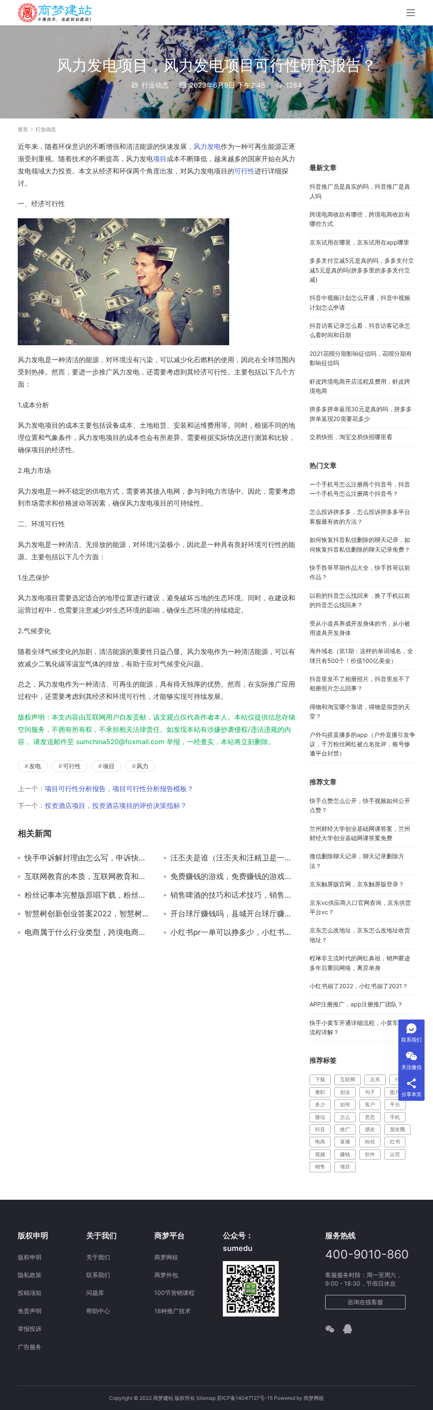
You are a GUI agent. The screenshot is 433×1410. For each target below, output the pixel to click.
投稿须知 (29, 1292)
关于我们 (98, 1257)
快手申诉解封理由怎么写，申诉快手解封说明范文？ (88, 858)
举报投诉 (29, 1328)
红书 (395, 1141)
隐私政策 (29, 1274)
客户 (370, 1104)
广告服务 (29, 1346)
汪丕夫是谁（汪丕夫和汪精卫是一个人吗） (233, 858)
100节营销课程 (174, 1292)
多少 (320, 1104)
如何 (345, 1104)
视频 (320, 1154)
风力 (200, 146)
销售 (320, 1166)
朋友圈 (397, 1129)
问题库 (95, 1292)
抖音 (320, 1129)
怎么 (345, 1117)
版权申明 (29, 1257)
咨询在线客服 (365, 1302)
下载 (320, 1079)
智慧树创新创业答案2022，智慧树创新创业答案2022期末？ (88, 914)
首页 (23, 129)
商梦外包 (166, 1274)
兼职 (320, 1092)
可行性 (244, 171)
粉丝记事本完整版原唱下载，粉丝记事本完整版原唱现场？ (88, 895)
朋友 (370, 1129)
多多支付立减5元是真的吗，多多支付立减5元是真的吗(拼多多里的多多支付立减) (362, 270)
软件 (370, 1154)
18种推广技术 (172, 1310)
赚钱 (345, 1154)
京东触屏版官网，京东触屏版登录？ (357, 884)
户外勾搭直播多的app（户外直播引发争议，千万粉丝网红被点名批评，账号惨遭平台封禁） (362, 744)
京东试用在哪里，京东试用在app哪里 (359, 242)
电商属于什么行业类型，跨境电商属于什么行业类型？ (88, 932)
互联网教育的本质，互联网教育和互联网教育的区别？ (88, 876)
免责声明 (29, 1310)
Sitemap (206, 1398)
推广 (345, 1129)
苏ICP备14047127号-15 (245, 1398)
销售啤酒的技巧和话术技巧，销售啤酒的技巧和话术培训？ (233, 895)
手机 (395, 1117)
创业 (345, 1092)
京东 (375, 1079)
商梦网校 (166, 1257)
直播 (345, 1141)
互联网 (347, 1079)
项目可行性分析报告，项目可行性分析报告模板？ (119, 788)
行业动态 (155, 85)
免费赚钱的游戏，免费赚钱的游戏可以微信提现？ (233, 876)
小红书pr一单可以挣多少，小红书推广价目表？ (233, 932)
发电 (214, 146)
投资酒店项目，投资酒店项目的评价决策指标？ (116, 805)
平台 (395, 1104)
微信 (320, 1117)
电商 (320, 1141)
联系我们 (98, 1274)
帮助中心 (98, 1310)
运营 (395, 1154)
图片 (395, 1092)
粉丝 (370, 1141)
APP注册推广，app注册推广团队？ (356, 1004)
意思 (370, 1117)
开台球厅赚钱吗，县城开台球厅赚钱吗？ (233, 914)
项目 (160, 158)
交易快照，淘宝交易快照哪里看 (351, 436)
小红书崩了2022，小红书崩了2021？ (359, 985)
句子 (370, 1092)
